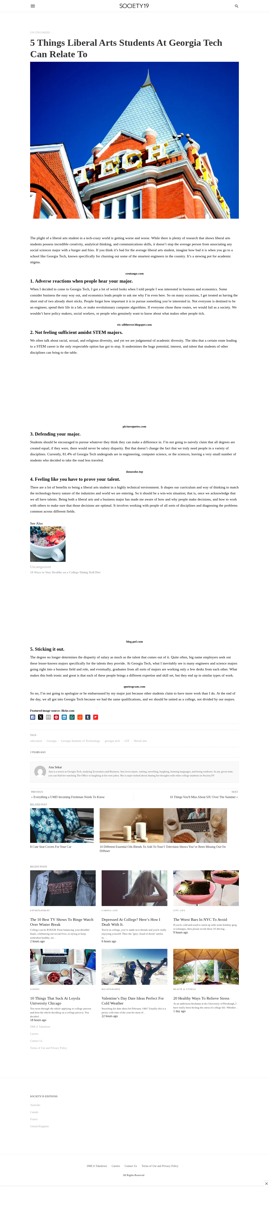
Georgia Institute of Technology (80, 740)
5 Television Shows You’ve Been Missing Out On (194, 846)
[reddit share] (80, 717)
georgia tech (112, 740)
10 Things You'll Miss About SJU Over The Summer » (204, 797)
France (34, 1119)
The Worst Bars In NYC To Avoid (200, 919)
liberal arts (140, 740)
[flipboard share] (95, 717)
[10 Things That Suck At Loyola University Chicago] (63, 967)
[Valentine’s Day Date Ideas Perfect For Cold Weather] (134, 967)
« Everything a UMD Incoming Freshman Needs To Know (68, 797)
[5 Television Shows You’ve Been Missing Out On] (195, 825)
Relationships (111, 989)
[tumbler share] (87, 717)
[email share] (48, 717)
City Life (179, 910)
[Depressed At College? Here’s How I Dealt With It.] (134, 888)
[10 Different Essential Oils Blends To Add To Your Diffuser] (131, 825)
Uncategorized (40, 32)
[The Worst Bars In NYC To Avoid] (206, 888)
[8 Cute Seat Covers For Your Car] (62, 825)
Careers (34, 1033)
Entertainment (40, 910)
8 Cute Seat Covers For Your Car (50, 846)
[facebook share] (32, 717)
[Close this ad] (266, 1183)
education (36, 740)
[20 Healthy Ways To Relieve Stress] (206, 967)
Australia (35, 1105)
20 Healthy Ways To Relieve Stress (201, 998)
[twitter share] (40, 717)
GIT (126, 740)
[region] (134, 391)
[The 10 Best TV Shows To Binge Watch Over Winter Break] (63, 888)
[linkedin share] (64, 717)
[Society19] (134, 6)
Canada (34, 1112)
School (35, 989)
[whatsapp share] (72, 717)
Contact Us (36, 1040)
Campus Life (110, 910)
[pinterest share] (56, 717)
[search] (236, 6)
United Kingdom (39, 1126)
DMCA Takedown (40, 1026)
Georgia (52, 740)
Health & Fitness (184, 989)
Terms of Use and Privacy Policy (48, 1048)
